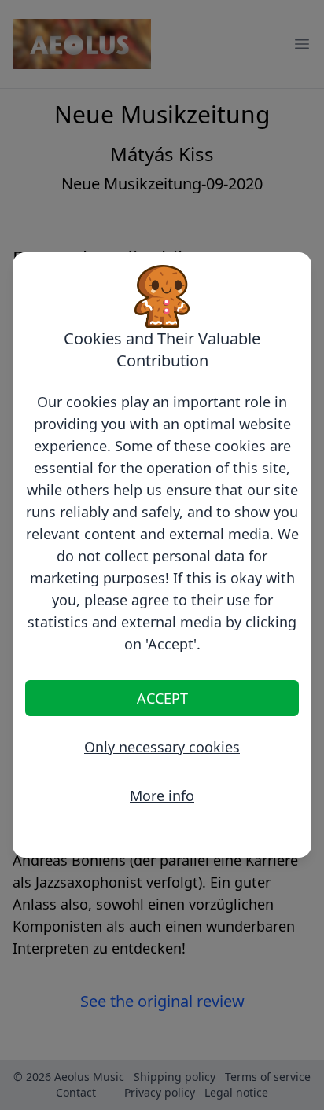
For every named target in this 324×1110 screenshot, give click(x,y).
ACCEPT (162, 698)
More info (162, 795)
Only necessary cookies (162, 746)
